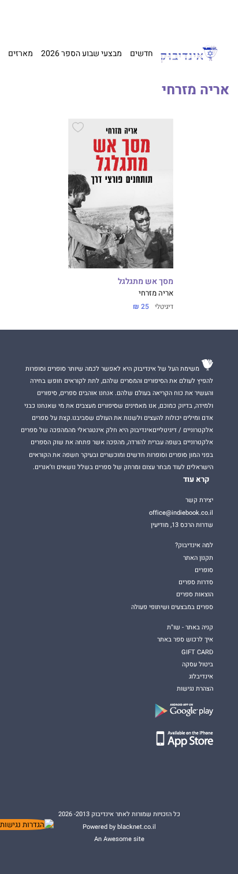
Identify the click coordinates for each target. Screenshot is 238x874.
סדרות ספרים (195, 582)
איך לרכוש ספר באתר (185, 639)
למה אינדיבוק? (173, 17)
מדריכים (101, 17)
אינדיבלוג (201, 676)
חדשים (141, 53)
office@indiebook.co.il (181, 513)
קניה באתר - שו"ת (190, 627)
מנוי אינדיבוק (62, 17)
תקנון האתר (198, 558)
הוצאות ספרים (194, 594)
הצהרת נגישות (195, 689)
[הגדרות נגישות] (27, 824)
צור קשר (30, 17)
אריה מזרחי (156, 293)
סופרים (204, 570)
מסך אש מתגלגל (145, 281)
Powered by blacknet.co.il (119, 827)
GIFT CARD (136, 17)
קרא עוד (196, 479)
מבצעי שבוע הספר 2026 (81, 53)
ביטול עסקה (197, 664)
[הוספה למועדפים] (78, 129)
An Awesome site (119, 839)
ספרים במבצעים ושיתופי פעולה (172, 607)
